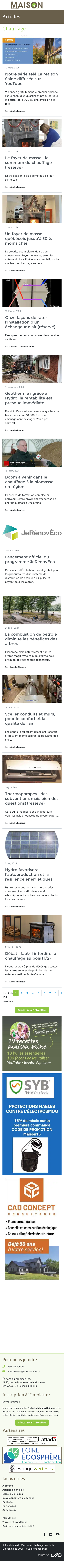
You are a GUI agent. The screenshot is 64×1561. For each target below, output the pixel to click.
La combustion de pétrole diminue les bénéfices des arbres (31, 639)
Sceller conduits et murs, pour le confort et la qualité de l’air (30, 719)
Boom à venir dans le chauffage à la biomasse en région (29, 482)
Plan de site (9, 1518)
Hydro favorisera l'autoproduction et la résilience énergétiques (28, 874)
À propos (7, 1485)
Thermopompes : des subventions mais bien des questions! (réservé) (31, 798)
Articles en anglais (13, 1489)
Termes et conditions (14, 1522)
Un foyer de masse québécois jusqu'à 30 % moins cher (28, 238)
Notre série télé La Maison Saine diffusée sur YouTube (31, 79)
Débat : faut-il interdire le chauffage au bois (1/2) (30, 956)
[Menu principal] (5, 5)
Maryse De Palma (12, 1493)
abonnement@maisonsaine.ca (23, 1371)
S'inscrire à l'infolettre (32, 1010)
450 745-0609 (15, 1366)
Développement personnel (18, 1497)
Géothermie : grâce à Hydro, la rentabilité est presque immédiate (28, 398)
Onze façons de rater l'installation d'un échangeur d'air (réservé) (30, 322)
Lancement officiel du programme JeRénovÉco (30, 559)
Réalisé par (43, 1555)
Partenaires (9, 1505)
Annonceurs (9, 1510)
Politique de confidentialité (18, 1526)
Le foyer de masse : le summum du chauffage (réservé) (28, 162)
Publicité (7, 1502)
